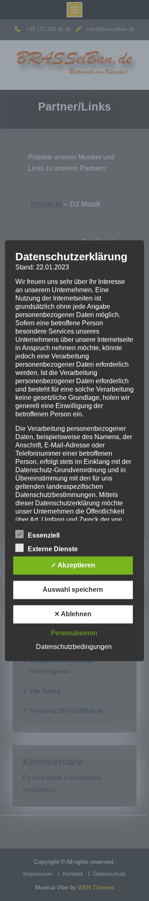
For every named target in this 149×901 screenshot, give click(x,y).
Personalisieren (74, 633)
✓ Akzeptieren (73, 565)
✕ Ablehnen (72, 613)
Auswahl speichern (73, 589)
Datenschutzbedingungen (74, 646)
